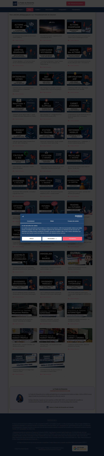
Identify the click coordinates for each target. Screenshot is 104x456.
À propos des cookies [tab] (73, 221)
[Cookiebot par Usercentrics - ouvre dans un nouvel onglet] (76, 216)
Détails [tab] (52, 221)
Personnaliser (51, 238)
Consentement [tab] (30, 221)
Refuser (32, 238)
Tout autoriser (72, 238)
